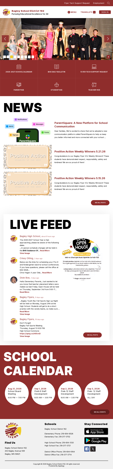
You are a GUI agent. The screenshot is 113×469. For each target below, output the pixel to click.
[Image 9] (32, 57)
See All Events (99, 412)
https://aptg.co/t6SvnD (30, 333)
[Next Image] (107, 39)
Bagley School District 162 (55, 429)
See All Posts (100, 202)
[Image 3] (11, 57)
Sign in (104, 12)
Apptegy (61, 466)
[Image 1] (4, 57)
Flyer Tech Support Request (77, 3)
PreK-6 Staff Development (41, 392)
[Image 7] (25, 57)
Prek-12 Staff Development (68, 392)
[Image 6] (22, 57)
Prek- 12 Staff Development (94, 392)
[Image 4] (15, 57)
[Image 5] (18, 57)
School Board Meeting (14, 392)
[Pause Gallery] (108, 57)
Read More (45, 250)
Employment (98, 3)
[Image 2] (8, 57)
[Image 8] (29, 57)
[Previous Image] (5, 39)
